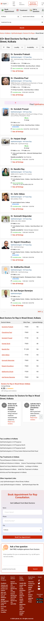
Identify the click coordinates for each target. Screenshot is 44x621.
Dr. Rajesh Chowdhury (21, 242)
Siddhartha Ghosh (7, 371)
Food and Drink (3, 603)
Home (2, 33)
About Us (31, 582)
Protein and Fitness (4, 589)
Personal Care (3, 607)
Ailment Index (21, 608)
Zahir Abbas (5, 355)
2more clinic (15, 126)
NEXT (39, 311)
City (4, 525)
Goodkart (3, 583)
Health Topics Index (21, 600)
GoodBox (3, 612)
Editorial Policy (30, 599)
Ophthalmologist (16, 33)
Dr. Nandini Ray (18, 169)
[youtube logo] (39, 589)
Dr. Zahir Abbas (18, 194)
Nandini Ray (5, 349)
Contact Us (31, 583)
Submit (35, 569)
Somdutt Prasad (7, 338)
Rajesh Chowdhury (8, 366)
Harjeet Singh (6, 343)
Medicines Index (22, 605)
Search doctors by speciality (14, 595)
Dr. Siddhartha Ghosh (20, 267)
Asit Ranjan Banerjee (8, 377)
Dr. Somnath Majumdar (21, 216)
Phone (4, 516)
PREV (4, 311)
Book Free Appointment (33, 3)
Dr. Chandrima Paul (19, 78)
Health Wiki (22, 583)
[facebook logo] (39, 581)
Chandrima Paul (7, 332)
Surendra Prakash (7, 327)
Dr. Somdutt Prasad (19, 109)
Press (30, 602)
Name (4, 508)
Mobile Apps (30, 588)
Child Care (4, 610)
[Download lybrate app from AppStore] (39, 602)
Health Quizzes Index (21, 595)
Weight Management (4, 600)
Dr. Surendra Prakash (20, 54)
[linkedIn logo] (39, 587)
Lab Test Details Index (21, 613)
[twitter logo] (39, 584)
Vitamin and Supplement (4, 586)
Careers (30, 585)
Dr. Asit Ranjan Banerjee (22, 290)
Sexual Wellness (3, 596)
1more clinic (15, 278)
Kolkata (7, 33)
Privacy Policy (30, 595)
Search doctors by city (14, 583)
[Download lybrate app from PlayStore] (39, 600)
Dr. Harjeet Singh (18, 138)
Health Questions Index (22, 590)
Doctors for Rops (28, 33)
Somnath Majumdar (8, 360)
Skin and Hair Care (3, 593)
